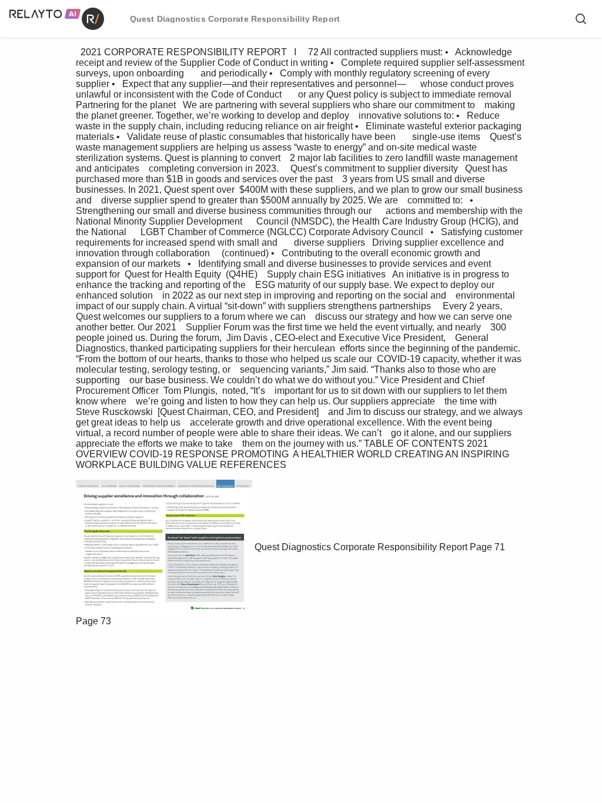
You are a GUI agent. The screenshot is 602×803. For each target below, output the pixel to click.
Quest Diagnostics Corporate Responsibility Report (361, 547)
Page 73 (93, 621)
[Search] (581, 19)
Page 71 (487, 547)
